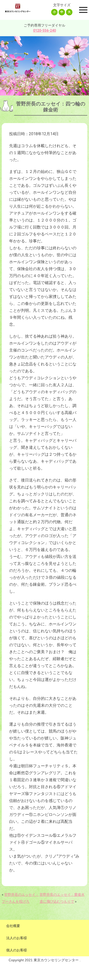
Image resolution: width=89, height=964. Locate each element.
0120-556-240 (44, 30)
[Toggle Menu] (83, 10)
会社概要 (13, 926)
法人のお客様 (16, 938)
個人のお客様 (16, 950)
